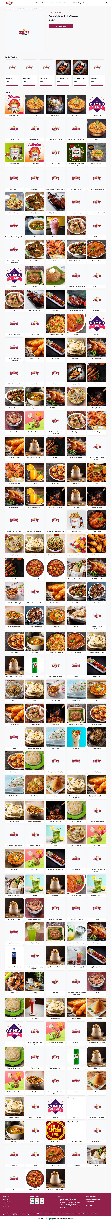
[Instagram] (88, 1205)
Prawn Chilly (94, 78)
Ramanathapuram (47, 1213)
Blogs (79, 3)
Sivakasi (67, 1213)
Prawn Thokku (26, 78)
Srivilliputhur (72, 1213)
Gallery (75, 3)
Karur (28, 1213)
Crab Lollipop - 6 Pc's (62, 78)
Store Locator (67, 3)
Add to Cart (62, 26)
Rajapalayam (39, 1213)
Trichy (28, 1214)
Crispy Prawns (44, 78)
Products (44, 3)
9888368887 (90, 1201)
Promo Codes (6, 1204)
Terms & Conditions (7, 1201)
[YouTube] (91, 1205)
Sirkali (62, 1213)
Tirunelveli (23, 1214)
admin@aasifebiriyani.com (94, 1199)
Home (27, 3)
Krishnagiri (32, 1213)
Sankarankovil (56, 1213)
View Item (12, 84)
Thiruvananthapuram (8, 1214)
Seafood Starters (22, 9)
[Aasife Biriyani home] (13, 3)
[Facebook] (86, 1205)
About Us (51, 3)
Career (85, 3)
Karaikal (24, 1213)
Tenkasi (78, 1213)
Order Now (59, 3)
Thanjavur (83, 1213)
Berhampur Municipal (16, 1213)
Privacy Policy (6, 1199)
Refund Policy (6, 1206)
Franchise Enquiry (35, 3)
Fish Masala (9, 78)
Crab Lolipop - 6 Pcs (79, 78)
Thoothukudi (17, 1214)
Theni (88, 1213)
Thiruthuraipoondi (94, 1213)
